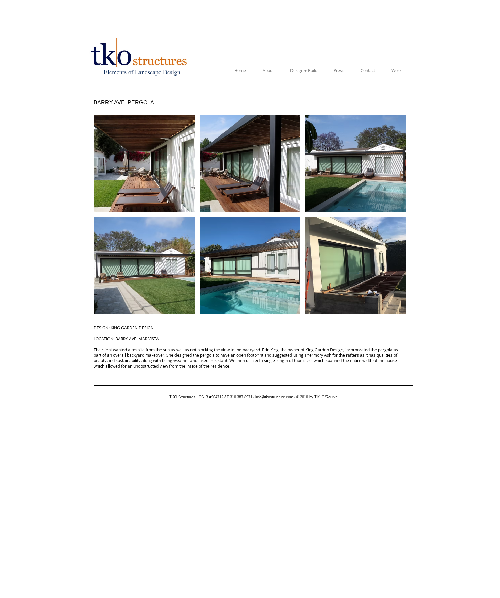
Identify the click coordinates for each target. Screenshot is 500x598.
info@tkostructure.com (274, 397)
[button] (144, 163)
